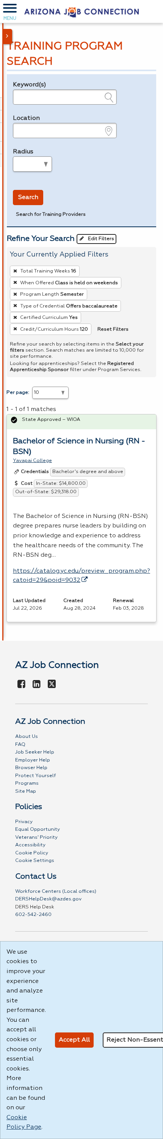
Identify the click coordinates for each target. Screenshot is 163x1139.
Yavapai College (32, 460)
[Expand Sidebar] (7, 36)
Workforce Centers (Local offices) (55, 891)
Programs (27, 783)
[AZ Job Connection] (81, 11)
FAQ (20, 744)
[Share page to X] (52, 684)
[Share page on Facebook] (21, 684)
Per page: (17, 392)
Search (28, 197)
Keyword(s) (29, 85)
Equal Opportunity (37, 829)
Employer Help (32, 760)
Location (26, 118)
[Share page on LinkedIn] (36, 684)
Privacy (24, 821)
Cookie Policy (31, 853)
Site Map (25, 791)
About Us (26, 736)
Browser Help (31, 767)
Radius (23, 152)
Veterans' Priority (36, 837)
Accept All (74, 1040)
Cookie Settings (34, 860)
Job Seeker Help (34, 752)
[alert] (81, 421)
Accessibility (30, 845)
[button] (10, 11)
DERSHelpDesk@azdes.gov (48, 899)
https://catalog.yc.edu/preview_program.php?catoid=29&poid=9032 (81, 575)
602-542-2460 (33, 914)
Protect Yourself (35, 775)
